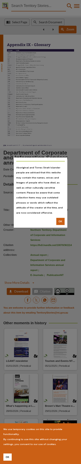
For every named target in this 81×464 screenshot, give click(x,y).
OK (60, 221)
